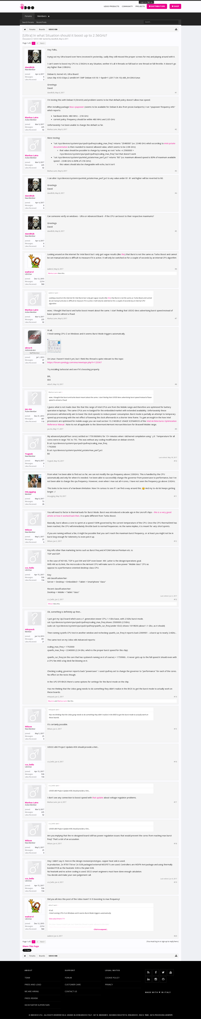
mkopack (29, 629)
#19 (175, 882)
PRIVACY (109, 984)
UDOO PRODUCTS (111, 6)
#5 (176, 231)
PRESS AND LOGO (33, 984)
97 (43, 360)
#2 (176, 129)
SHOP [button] (176, 6)
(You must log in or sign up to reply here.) (162, 941)
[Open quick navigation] (176, 29)
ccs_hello (29, 567)
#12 (175, 541)
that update (97, 797)
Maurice (51, 701)
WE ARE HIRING (32, 991)
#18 (175, 844)
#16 (175, 762)
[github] (163, 979)
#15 (175, 729)
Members (41, 16)
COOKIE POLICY (112, 977)
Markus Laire (31, 117)
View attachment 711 (57, 919)
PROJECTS (140, 6)
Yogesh (29, 453)
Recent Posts (41, 22)
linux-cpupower (77, 106)
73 (43, 501)
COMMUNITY (127, 6)
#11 (175, 496)
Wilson (28, 529)
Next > (42, 43)
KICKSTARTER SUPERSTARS (37, 1005)
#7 (176, 318)
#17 (175, 802)
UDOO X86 (38, 39)
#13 (175, 599)
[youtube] (170, 972)
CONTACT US (71, 991)
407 (42, 419)
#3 (176, 171)
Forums (28, 16)
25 (43, 539)
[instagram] (155, 979)
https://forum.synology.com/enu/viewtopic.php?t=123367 (74, 362)
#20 (175, 936)
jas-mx (28, 409)
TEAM (27, 977)
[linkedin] (148, 979)
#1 (176, 93)
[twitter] (163, 972)
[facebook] (155, 972)
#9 (176, 429)
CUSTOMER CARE (73, 984)
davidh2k (54, 39)
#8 (176, 384)
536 (42, 577)
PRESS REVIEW (31, 998)
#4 (176, 193)
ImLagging (30, 491)
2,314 (42, 281)
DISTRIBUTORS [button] (158, 6)
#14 (175, 697)
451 (42, 639)
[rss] (148, 972)
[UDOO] (27, 6)
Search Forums (28, 22)
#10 (175, 461)
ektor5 (28, 347)
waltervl (29, 271)
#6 (176, 269)
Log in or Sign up (146, 2)
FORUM (68, 977)
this (123, 254)
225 (42, 127)
